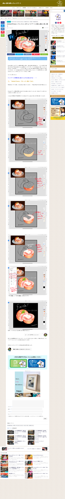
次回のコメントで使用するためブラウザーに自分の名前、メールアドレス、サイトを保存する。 (26, 416)
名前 (9, 409)
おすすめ (59, 83)
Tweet (3, 26)
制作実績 (24, 7)
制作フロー (8, 21)
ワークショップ (54, 87)
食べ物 (53, 83)
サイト (9, 414)
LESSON (47, 7)
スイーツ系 (14, 21)
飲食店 (60, 74)
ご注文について (41, 7)
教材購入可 (54, 85)
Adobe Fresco (36, 21)
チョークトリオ (46, 27)
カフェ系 (54, 91)
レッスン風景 (62, 87)
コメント (10, 406)
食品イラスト (27, 21)
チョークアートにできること (32, 7)
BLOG (51, 7)
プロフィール (19, 7)
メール (9, 411)
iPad (31, 21)
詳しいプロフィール (58, 37)
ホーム (14, 7)
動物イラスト (61, 85)
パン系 (59, 91)
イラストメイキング (20, 21)
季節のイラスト (58, 81)
